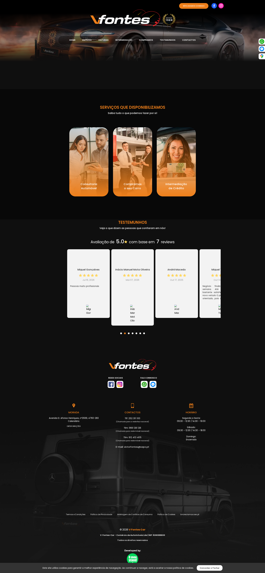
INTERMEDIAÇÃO (123, 40)
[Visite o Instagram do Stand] (119, 384)
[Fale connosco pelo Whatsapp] (144, 384)
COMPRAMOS (146, 40)
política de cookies (183, 567)
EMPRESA (87, 40)
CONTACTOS (189, 40)
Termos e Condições (75, 514)
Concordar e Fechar (209, 568)
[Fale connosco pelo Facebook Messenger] (153, 384)
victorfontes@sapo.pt (136, 446)
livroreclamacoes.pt (189, 514)
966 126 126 (135, 427)
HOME (72, 40)
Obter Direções (74, 426)
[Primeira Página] (132, 14)
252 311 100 (134, 418)
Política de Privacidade (101, 514)
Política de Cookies (166, 514)
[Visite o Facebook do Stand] (111, 384)
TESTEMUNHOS (167, 40)
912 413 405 (135, 437)
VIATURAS (103, 40)
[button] (121, 331)
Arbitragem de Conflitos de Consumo (134, 514)
